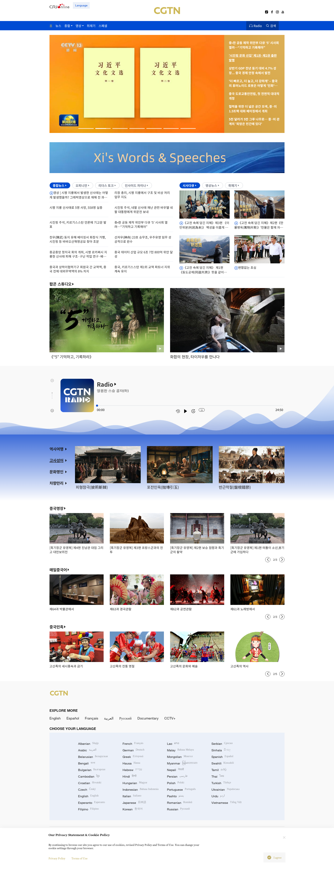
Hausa (131, 763)
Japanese (134, 803)
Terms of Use (80, 858)
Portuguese (181, 789)
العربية (108, 718)
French (133, 744)
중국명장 (56, 508)
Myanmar (182, 763)
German (133, 750)
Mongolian (180, 757)
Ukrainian (225, 789)
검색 (273, 26)
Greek (133, 757)
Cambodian (89, 776)
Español (72, 718)
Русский (125, 718)
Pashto (175, 796)
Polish (175, 783)
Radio (258, 26)
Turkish (221, 783)
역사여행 (56, 449)
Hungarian (135, 783)
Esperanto (91, 803)
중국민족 (56, 627)
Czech (87, 789)
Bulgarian (91, 770)
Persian (177, 776)
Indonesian (140, 789)
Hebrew (132, 770)
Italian (132, 796)
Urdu (218, 796)
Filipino (88, 809)
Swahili (222, 763)
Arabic (87, 750)
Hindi (129, 776)
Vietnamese (226, 803)
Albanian (88, 744)
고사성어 (56, 460)
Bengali (86, 763)
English (55, 718)
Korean (133, 809)
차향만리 (56, 483)
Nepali (175, 770)
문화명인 (56, 471)
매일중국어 (58, 569)
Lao (173, 744)
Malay (180, 750)
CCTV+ (170, 718)
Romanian (179, 803)
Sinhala (221, 750)
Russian (178, 809)
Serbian (222, 744)
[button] (86, 128)
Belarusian (93, 757)
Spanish (222, 757)
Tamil (219, 770)
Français (91, 718)
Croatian (89, 783)
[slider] (97, 406)
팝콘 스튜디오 (60, 284)
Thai (217, 776)
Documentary (147, 718)
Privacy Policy (57, 858)
